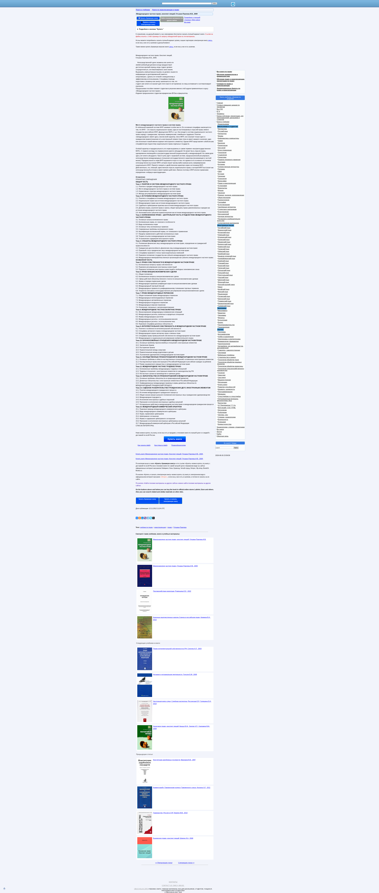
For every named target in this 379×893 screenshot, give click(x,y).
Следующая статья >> (186, 863)
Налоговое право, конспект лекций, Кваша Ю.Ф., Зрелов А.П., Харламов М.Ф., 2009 (181, 727)
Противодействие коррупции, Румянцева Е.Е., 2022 (172, 591)
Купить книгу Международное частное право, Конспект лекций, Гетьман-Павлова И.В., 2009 (169, 454)
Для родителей (223, 214)
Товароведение (223, 327)
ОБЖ (220, 171)
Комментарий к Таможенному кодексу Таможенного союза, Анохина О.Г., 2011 (181, 787)
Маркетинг (222, 313)
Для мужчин (222, 410)
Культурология (223, 212)
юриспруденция (160, 527)
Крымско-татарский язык (227, 256)
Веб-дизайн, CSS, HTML (227, 408)
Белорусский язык (224, 244)
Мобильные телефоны (226, 355)
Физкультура (222, 188)
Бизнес (220, 322)
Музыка (220, 190)
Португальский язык (225, 275)
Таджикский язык (224, 306)
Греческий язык (223, 268)
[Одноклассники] (139, 518)
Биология (221, 143)
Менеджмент (222, 310)
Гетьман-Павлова (180, 527)
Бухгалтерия (222, 320)
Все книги (220, 429)
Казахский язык (223, 265)
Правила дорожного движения (229, 160)
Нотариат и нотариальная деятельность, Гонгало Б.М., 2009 (175, 674)
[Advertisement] (194, 66)
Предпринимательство (226, 325)
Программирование (225, 392)
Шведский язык (223, 280)
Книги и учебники (223, 122)
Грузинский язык (224, 296)
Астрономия (222, 186)
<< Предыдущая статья (163, 863)
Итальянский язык (224, 237)
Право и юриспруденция (227, 183)
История (221, 174)
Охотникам (222, 353)
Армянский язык (224, 247)
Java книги (222, 377)
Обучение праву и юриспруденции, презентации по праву (231, 80)
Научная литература (225, 216)
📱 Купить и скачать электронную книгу (148, 23)
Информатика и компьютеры (228, 138)
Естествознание (224, 205)
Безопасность (223, 419)
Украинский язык (224, 242)
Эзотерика (222, 332)
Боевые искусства (224, 424)
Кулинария (222, 422)
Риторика (221, 169)
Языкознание (223, 294)
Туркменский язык (224, 301)
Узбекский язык (223, 251)
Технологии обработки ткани (228, 360)
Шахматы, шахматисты (226, 389)
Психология (222, 178)
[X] (153, 518)
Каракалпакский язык (226, 303)
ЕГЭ (218, 111)
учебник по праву (146, 527)
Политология (222, 145)
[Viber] (145, 518)
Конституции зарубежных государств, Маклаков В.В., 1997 (174, 760)
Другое (219, 432)
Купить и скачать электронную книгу (171, 500)
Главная (220, 103)
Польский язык (223, 273)
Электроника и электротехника (229, 339)
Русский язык (223, 131)
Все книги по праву (224, 72)
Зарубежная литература (227, 207)
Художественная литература (228, 167)
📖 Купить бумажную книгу (148, 18)
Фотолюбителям (224, 334)
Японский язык (223, 282)
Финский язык (223, 292)
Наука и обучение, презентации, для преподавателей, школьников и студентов (230, 117)
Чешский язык (223, 277)
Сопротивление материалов (228, 223)
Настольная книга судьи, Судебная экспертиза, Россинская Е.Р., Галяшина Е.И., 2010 (182, 703)
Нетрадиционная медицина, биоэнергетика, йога (227, 399)
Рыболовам (222, 412)
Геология (221, 373)
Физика (220, 136)
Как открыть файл (160, 445)
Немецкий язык (223, 235)
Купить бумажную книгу (147, 499)
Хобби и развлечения (226, 337)
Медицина (221, 394)
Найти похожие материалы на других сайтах (172, 19)
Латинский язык (223, 239)
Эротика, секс (223, 415)
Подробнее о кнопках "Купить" (151, 29)
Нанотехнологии (224, 344)
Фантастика (222, 403)
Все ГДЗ (220, 109)
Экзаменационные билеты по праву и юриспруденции (228, 89)
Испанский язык (224, 232)
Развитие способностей (226, 387)
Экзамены (220, 114)
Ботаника (221, 164)
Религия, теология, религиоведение (231, 195)
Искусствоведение (225, 150)
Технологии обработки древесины (230, 366)
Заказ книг (222, 375)
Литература (222, 133)
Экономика (222, 315)
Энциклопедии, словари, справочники (231, 427)
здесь (210, 40)
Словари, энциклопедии (227, 417)
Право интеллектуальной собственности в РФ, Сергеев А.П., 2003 (177, 648)
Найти (219, 434)
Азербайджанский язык (226, 258)
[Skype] (151, 518)
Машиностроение (224, 380)
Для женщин (222, 382)
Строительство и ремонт (227, 357)
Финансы (221, 318)
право (169, 527)
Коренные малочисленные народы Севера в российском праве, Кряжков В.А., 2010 (182, 619)
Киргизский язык (224, 299)
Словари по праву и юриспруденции (225, 84)
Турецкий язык (223, 263)
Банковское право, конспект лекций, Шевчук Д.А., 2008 (173, 838)
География (222, 202)
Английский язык (224, 228)
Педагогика (222, 157)
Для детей (221, 148)
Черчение (221, 176)
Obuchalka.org (141, 889)
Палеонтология (223, 200)
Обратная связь (222, 436)
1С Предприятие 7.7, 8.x (227, 405)
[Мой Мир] (142, 518)
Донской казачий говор (226, 284)
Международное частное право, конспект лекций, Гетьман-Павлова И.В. (179, 539)
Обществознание (224, 197)
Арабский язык (223, 261)
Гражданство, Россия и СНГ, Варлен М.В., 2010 (170, 813)
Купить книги (175, 439)
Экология (221, 193)
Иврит (220, 287)
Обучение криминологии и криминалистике (227, 75)
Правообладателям (178, 445)
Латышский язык (224, 270)
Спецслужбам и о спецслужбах (229, 396)
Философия (222, 181)
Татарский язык (223, 249)
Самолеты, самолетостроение (229, 350)
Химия (220, 141)
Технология (222, 152)
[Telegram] (148, 518)
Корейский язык (223, 254)
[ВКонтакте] (137, 518)
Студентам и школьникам (227, 209)
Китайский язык (223, 289)
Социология (222, 155)
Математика (222, 129)
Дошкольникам (223, 124)
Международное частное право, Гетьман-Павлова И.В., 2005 (175, 566)
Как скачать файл (144, 445)
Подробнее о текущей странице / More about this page (192, 20)
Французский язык (224, 230)
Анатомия (221, 162)
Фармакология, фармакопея (228, 341)
